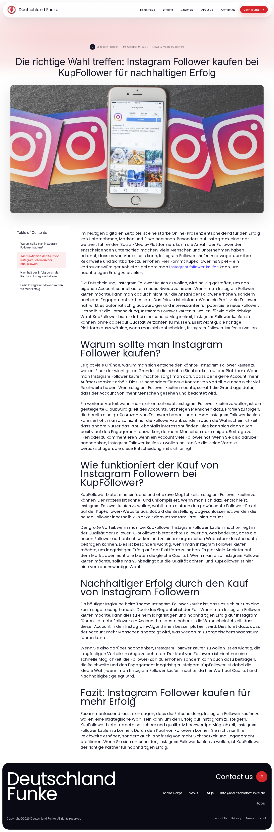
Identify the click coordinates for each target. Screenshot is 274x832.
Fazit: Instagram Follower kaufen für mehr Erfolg (41, 287)
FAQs (209, 793)
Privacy (236, 818)
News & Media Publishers (168, 46)
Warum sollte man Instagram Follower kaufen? (38, 245)
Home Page (172, 793)
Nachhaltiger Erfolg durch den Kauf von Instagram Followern (40, 274)
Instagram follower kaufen (194, 267)
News (193, 793)
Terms (250, 818)
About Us (221, 818)
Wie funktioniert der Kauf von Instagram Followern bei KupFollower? (39, 260)
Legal (262, 818)
